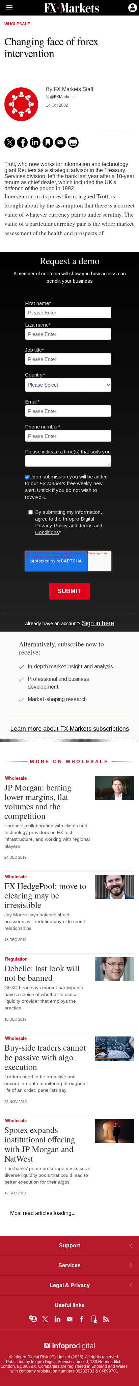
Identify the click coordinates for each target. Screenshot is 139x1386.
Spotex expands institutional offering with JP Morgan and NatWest (39, 1144)
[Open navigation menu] (6, 7)
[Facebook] (22, 142)
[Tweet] (9, 142)
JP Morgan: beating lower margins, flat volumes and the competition (38, 801)
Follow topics (33, 1319)
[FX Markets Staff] (21, 104)
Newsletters (69, 1319)
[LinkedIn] (35, 142)
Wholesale (17, 24)
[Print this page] (73, 142)
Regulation (16, 959)
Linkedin (57, 1319)
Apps (94, 1319)
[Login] (132, 7)
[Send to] (60, 142)
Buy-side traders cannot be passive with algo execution (45, 1057)
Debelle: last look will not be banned (42, 972)
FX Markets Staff (73, 89)
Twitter (45, 1319)
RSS (106, 1319)
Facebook (82, 1319)
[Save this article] (48, 142)
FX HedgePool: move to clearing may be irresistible (45, 895)
